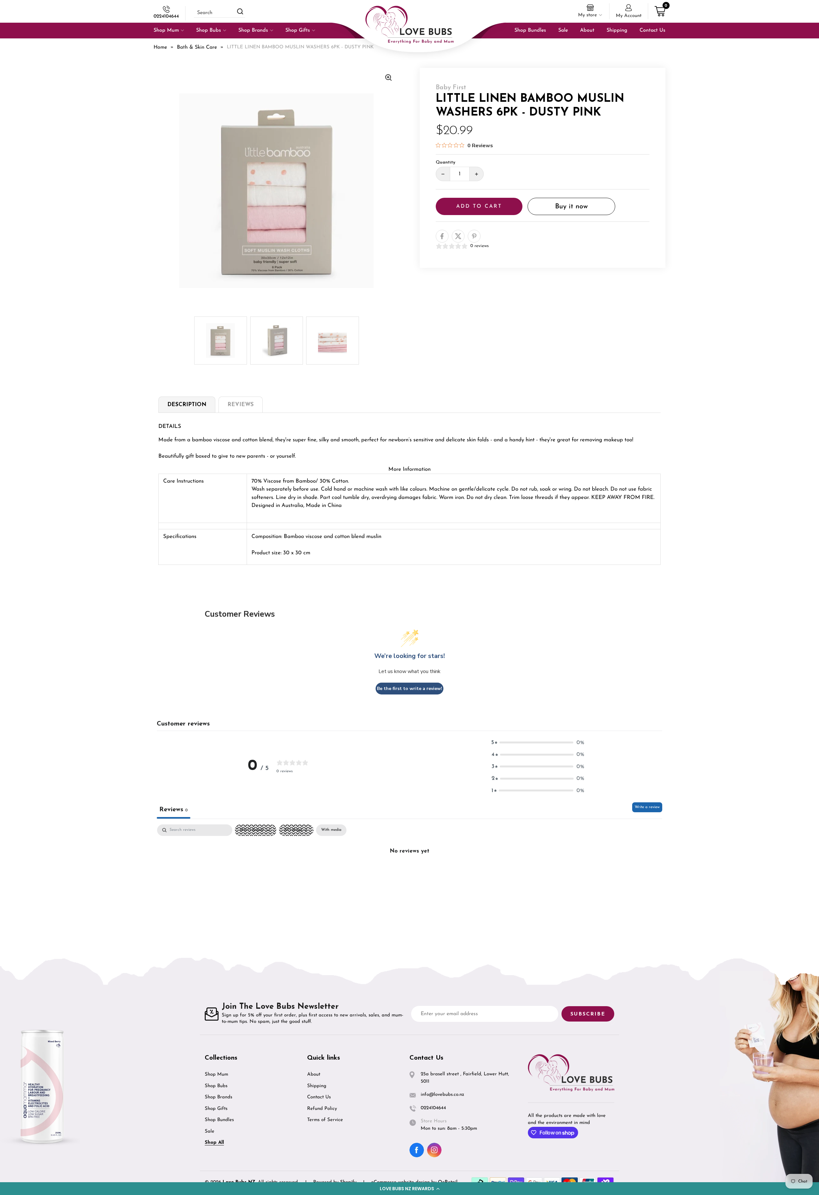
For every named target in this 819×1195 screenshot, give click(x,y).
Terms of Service (325, 1120)
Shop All (214, 1142)
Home (160, 47)
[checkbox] (331, 830)
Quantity (445, 162)
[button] (409, 1188)
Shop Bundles (219, 1120)
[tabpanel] (409, 872)
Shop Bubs (216, 1086)
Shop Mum (216, 1074)
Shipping (316, 1086)
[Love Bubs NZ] (409, 25)
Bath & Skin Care (197, 47)
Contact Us (319, 1097)
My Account (628, 15)
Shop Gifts (216, 1108)
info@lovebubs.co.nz (442, 1094)
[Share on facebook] (442, 236)
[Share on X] (458, 236)
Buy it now (571, 206)
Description (186, 404)
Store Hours (434, 1121)
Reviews (240, 404)
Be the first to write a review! (409, 689)
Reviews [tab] (173, 809)
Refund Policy (322, 1108)
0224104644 (166, 16)
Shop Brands (218, 1097)
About (313, 1074)
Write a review (647, 807)
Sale (209, 1131)
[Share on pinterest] (474, 236)
